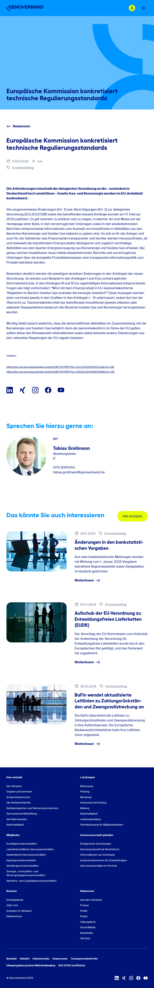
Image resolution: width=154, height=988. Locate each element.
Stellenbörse (14, 916)
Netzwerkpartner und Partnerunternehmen (32, 808)
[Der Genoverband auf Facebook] (48, 390)
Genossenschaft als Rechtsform (100, 849)
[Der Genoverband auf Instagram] (35, 390)
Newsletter (86, 933)
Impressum (60, 958)
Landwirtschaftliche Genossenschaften (30, 849)
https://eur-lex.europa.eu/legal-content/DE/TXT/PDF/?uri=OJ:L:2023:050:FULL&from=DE (60, 367)
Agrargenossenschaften (21, 860)
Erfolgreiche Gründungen (95, 843)
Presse (84, 905)
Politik (83, 911)
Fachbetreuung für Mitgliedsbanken (101, 824)
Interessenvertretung (93, 802)
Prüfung (85, 791)
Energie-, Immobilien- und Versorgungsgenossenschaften (25, 873)
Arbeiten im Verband (18, 911)
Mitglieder (13, 835)
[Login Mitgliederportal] (132, 8)
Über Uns (12, 905)
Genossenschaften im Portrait (98, 865)
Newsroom (21, 126)
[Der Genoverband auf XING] (22, 390)
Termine (85, 938)
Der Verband (14, 786)
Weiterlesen (84, 580)
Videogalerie (88, 922)
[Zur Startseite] (24, 8)
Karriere (11, 891)
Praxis (84, 916)
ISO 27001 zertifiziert (71, 965)
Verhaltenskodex (16, 819)
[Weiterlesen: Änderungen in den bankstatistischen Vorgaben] (36, 551)
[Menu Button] (144, 8)
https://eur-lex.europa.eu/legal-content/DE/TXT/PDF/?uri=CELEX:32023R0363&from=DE (60, 371)
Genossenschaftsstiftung (21, 813)
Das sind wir (14, 777)
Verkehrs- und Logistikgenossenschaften (31, 881)
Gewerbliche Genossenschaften (26, 854)
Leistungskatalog (90, 819)
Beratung (85, 797)
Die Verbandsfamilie (18, 802)
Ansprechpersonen (18, 797)
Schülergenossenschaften (22, 865)
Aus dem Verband (91, 900)
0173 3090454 (64, 467)
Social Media (87, 927)
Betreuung (86, 786)
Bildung (84, 808)
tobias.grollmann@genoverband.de (79, 472)
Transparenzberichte (84, 958)
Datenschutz (41, 958)
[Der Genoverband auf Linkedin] (9, 390)
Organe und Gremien (19, 791)
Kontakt (11, 958)
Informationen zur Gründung (97, 854)
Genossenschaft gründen (96, 835)
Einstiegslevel (14, 900)
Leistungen (87, 777)
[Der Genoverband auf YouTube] (61, 390)
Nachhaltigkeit (15, 824)
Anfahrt (24, 958)
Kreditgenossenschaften (21, 843)
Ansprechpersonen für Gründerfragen (103, 860)
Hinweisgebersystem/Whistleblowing (30, 965)
